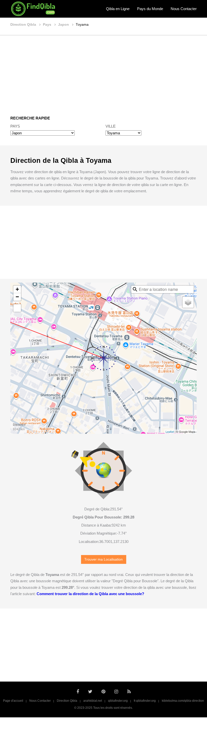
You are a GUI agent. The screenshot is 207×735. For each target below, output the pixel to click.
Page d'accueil (13, 700)
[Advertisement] (103, 72)
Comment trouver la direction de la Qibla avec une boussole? (90, 594)
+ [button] (17, 289)
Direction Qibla (67, 700)
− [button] (17, 297)
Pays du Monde (150, 9)
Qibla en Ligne (118, 9)
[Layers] (188, 302)
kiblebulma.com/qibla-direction (183, 700)
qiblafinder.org (118, 700)
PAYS (15, 126)
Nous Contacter (184, 9)
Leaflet (170, 432)
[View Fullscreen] (17, 308)
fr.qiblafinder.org (145, 700)
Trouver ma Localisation (103, 559)
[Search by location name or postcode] (135, 289)
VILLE (111, 126)
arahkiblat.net (92, 700)
